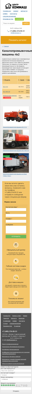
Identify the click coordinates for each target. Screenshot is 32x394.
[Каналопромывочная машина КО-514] (16, 116)
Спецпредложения (9, 16)
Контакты (13, 14)
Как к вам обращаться (8, 368)
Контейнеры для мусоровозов (10, 349)
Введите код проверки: (8, 383)
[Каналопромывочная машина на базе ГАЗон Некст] (16, 163)
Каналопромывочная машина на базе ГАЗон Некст (15, 175)
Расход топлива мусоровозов (10, 344)
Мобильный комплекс (10, 95)
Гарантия (6, 318)
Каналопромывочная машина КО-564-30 (16, 150)
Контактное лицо (11, 207)
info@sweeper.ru (16, 33)
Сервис (5, 14)
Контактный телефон (8, 373)
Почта (8, 213)
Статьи (5, 323)
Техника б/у (7, 11)
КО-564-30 (6, 91)
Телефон (8, 218)
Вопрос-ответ (16, 316)
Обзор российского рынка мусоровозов (13, 363)
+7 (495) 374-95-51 (17, 31)
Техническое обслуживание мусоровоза (13, 347)
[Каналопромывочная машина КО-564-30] (16, 140)
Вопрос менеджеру (7, 377)
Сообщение (9, 224)
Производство (8, 19)
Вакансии (21, 318)
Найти (26, 23)
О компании (6, 321)
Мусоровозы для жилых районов (11, 356)
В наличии (19, 19)
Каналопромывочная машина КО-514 (15, 127)
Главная (6, 46)
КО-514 (5, 87)
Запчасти (24, 11)
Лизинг (15, 11)
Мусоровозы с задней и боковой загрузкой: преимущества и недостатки (14, 360)
